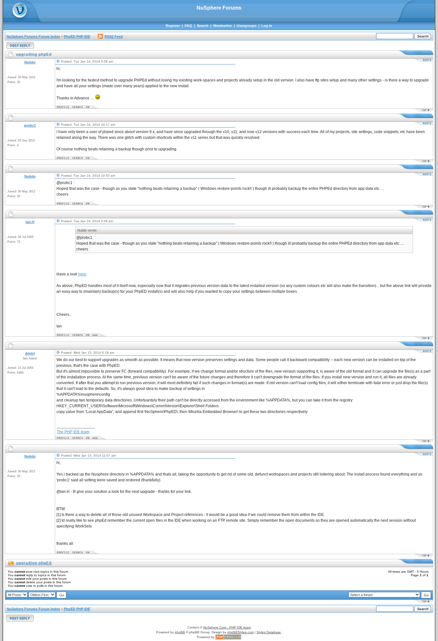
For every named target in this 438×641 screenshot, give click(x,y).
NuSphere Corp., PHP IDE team (227, 627)
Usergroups (247, 26)
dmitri (30, 353)
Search (202, 26)
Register (173, 26)
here (82, 274)
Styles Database (269, 632)
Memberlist (222, 26)
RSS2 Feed (114, 36)
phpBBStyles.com (240, 632)
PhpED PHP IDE (77, 36)
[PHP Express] (228, 637)
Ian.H (30, 222)
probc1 (30, 125)
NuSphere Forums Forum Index (33, 36)
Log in (266, 26)
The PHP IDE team (73, 432)
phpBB (180, 632)
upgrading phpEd (34, 563)
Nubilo (30, 62)
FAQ (188, 26)
